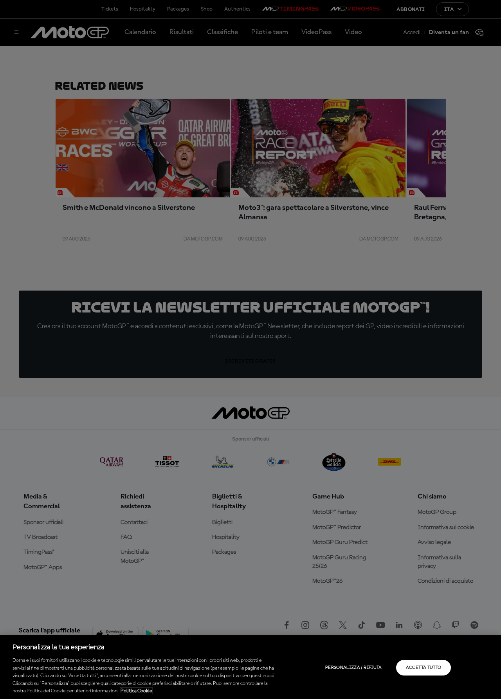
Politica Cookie (136, 691)
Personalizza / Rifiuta (353, 667)
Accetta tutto (424, 667)
